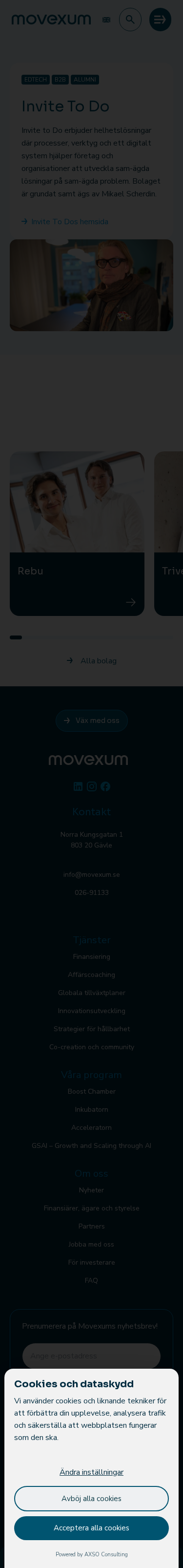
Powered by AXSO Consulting (92, 1554)
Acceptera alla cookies (91, 1528)
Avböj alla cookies (91, 1499)
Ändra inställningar (91, 1472)
